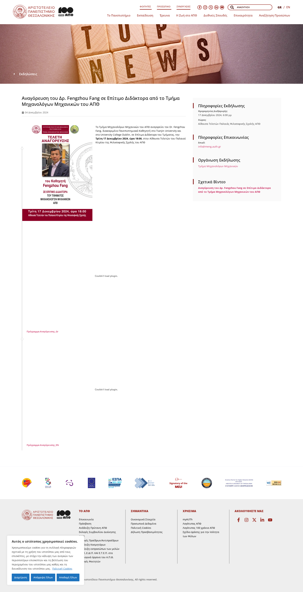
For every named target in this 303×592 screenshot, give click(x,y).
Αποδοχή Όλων (68, 577)
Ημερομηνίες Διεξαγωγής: (213, 111)
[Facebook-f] (199, 7)
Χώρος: (202, 120)
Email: (201, 143)
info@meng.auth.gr (209, 146)
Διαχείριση (20, 577)
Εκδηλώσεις (28, 74)
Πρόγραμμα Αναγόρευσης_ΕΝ (43, 445)
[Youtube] (222, 7)
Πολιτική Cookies (62, 568)
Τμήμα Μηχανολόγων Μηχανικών (218, 166)
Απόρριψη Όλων (43, 577)
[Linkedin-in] (216, 7)
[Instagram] (205, 7)
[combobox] (250, 7)
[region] (45, 560)
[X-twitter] (211, 7)
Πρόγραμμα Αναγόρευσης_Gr (42, 331)
